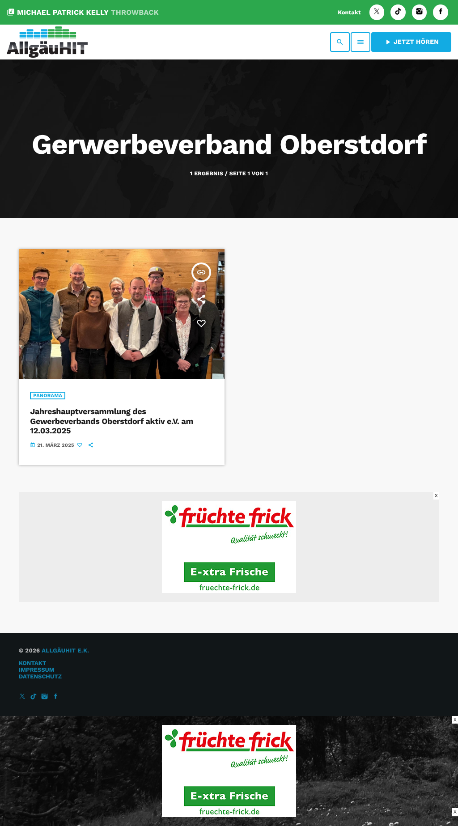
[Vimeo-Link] (47, 42)
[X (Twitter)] (377, 12)
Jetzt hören (411, 42)
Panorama (47, 395)
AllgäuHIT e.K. (65, 651)
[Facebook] (440, 12)
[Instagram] (419, 12)
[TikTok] (398, 12)
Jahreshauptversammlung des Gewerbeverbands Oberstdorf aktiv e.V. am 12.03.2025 (111, 421)
